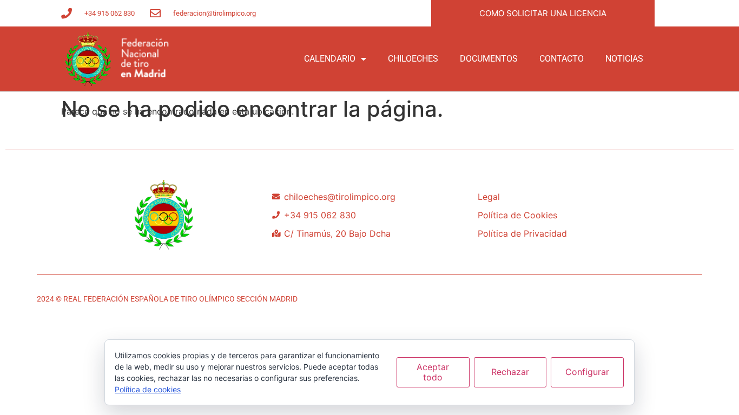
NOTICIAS (624, 58)
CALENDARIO (329, 58)
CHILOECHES (413, 58)
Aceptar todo (433, 372)
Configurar (587, 371)
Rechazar (510, 371)
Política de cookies (148, 389)
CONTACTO (561, 58)
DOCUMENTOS (489, 58)
